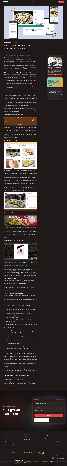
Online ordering (7, 227)
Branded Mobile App (16, 444)
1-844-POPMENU (12, 452)
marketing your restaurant (22, 265)
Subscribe (50, 85)
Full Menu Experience (6, 437)
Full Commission (23, 267)
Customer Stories (58, 438)
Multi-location (36, 437)
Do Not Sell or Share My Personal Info (57, 455)
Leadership (47, 437)
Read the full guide (54, 74)
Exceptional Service (59, 440)
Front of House (26, 436)
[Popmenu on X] (29, 452)
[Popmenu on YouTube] (31, 452)
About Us (46, 435)
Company (45, 1)
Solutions (15, 1)
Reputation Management (28, 437)
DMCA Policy (54, 454)
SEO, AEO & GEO (5, 441)
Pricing (33, 1)
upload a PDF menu (15, 170)
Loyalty (14, 443)
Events (57, 444)
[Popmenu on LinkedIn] (27, 452)
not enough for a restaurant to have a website (21, 55)
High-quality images (9, 303)
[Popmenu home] (6, 2)
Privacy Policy (54, 452)
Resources (50, 1)
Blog (56, 437)
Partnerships (47, 441)
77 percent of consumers (22, 57)
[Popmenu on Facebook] (24, 452)
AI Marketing (15, 440)
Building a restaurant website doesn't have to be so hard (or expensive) (54, 92)
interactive (31, 187)
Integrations (4, 440)
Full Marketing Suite (16, 441)
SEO (23, 280)
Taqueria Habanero (16, 231)
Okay (51, 461)
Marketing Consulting (16, 438)
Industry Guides (58, 443)
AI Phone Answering (27, 440)
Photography (15, 446)
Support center (5, 452)
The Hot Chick (14, 127)
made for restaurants (22, 365)
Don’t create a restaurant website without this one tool (54, 95)
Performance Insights (27, 439)
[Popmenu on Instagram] (26, 452)
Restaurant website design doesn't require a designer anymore (54, 97)
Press (46, 440)
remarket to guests (14, 348)
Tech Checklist (58, 441)
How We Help (21, 1)
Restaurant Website (6, 438)
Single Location (36, 435)
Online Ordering (15, 435)
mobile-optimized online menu (25, 346)
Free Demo (60, 1)
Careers (46, 438)
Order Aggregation (16, 437)
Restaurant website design (9, 299)
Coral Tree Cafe (16, 177)
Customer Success (38, 1)
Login (57, 1)
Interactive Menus (28, 1)
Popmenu (6, 290)
